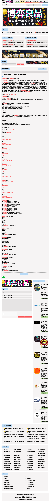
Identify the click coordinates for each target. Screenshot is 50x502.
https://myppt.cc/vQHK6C (7, 160)
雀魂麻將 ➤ (6, 459)
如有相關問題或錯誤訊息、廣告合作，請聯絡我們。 (25, 494)
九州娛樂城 (4, 159)
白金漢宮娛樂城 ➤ (8, 469)
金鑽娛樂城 (4, 78)
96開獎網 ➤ (6, 476)
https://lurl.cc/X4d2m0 (6, 144)
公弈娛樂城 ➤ (7, 457)
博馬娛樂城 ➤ (7, 451)
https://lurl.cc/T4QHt (6, 176)
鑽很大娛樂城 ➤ (41, 453)
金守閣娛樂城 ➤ (18, 449)
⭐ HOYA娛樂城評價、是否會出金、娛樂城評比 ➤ (14, 429)
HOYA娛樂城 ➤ (29, 478)
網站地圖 (30, 499)
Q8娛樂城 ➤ (17, 469)
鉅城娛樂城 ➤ (30, 469)
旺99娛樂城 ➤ (18, 455)
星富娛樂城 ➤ (30, 457)
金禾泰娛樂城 (5, 164)
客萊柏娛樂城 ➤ (41, 461)
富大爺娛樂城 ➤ (41, 467)
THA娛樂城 (4, 180)
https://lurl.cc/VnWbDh (7, 197)
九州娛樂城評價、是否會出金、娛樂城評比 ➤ (37, 434)
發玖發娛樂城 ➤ (30, 455)
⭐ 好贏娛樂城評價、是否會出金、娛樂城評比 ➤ (36, 429)
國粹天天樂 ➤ (30, 459)
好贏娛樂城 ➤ (30, 461)
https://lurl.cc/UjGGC (6, 165)
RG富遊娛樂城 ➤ (7, 463)
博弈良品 (26, 499)
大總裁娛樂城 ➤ (41, 455)
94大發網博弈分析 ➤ (8, 488)
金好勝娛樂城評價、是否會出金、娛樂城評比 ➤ (14, 442)
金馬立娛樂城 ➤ (18, 465)
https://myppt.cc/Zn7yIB (7, 187)
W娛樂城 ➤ (40, 457)
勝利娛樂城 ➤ (18, 463)
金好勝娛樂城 (5, 185)
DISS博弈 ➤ (6, 478)
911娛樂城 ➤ (18, 459)
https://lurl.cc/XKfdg (6, 149)
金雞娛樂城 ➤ (7, 461)
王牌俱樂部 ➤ (18, 457)
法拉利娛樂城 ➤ (18, 451)
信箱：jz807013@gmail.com (26, 496)
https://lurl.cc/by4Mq (6, 155)
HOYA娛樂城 (4, 137)
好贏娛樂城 (8, 132)
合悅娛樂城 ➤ (7, 465)
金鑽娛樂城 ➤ (30, 465)
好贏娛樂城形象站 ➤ (31, 480)
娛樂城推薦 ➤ (7, 482)
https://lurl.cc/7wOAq (6, 139)
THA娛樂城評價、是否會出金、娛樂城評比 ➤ (36, 436)
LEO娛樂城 (4, 191)
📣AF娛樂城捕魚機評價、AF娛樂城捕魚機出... (31, 32)
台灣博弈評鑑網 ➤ (31, 486)
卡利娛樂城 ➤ (41, 451)
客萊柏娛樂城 (5, 153)
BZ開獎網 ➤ (29, 488)
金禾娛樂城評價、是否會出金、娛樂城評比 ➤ (14, 434)
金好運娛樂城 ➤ (41, 449)
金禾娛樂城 (4, 169)
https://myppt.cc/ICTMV (7, 171)
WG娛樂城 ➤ (29, 467)
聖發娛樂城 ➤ (7, 455)
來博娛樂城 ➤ (18, 461)
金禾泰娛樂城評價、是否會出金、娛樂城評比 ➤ (37, 439)
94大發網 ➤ (29, 476)
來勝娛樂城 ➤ (30, 463)
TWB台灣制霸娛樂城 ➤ (31, 452)
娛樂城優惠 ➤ (7, 484)
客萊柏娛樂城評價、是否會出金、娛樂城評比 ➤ (14, 437)
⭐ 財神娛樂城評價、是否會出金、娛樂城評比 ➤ (14, 432)
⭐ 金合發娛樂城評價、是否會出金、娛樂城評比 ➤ (36, 432)
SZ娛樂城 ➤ (17, 467)
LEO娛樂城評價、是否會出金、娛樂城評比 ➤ (36, 441)
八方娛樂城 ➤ (30, 449)
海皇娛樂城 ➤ (41, 465)
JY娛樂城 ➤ (40, 463)
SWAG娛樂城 (4, 143)
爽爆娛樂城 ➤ (41, 459)
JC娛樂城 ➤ (6, 449)
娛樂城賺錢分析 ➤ (31, 484)
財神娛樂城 (4, 148)
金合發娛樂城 (5, 175)
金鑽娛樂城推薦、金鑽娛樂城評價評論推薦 (14, 75)
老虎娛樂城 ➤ (7, 467)
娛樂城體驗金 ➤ (30, 482)
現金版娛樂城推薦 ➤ (8, 486)
